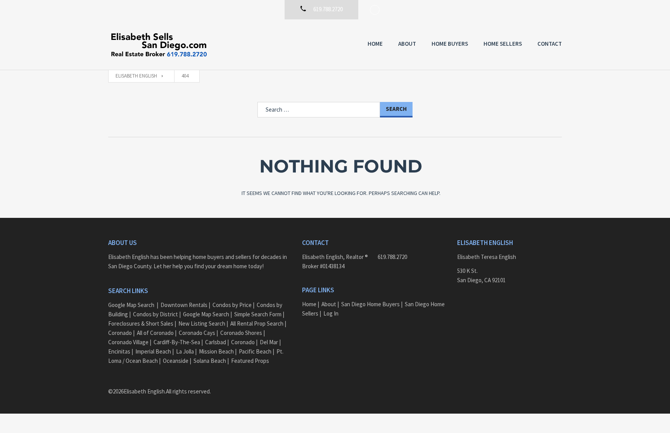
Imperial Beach (153, 351)
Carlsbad (215, 342)
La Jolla (185, 351)
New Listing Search (201, 323)
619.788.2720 (392, 256)
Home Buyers (450, 43)
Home (375, 43)
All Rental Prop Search (256, 323)
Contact (549, 43)
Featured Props (250, 360)
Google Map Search (131, 305)
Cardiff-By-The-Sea (177, 342)
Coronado (120, 332)
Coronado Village (128, 342)
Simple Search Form (257, 314)
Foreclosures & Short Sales (140, 323)
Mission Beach (216, 351)
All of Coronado (155, 332)
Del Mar (269, 342)
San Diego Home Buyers (370, 304)
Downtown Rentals (184, 305)
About (407, 43)
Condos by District (155, 314)
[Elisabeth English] (158, 44)
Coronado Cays (197, 332)
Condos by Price (232, 305)
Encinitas (119, 351)
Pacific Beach (255, 351)
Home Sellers (503, 43)
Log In (330, 313)
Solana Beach (209, 360)
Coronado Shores (241, 332)
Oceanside (175, 360)
